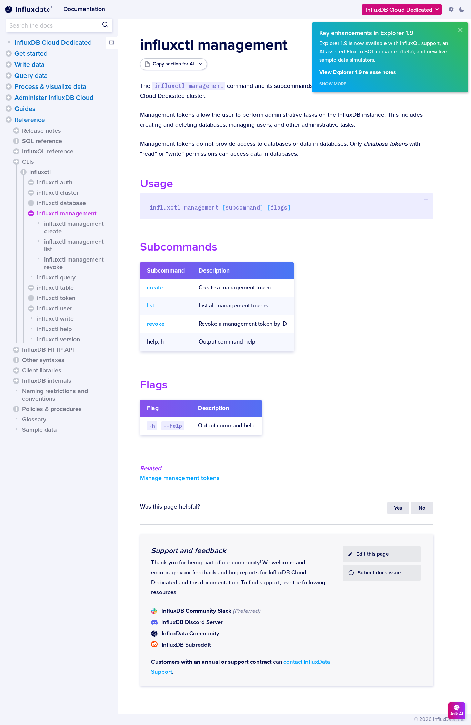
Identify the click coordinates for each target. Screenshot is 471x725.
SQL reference (42, 141)
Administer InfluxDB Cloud (53, 98)
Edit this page (372, 554)
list (150, 305)
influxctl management (67, 213)
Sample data (39, 429)
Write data (29, 65)
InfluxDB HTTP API (48, 350)
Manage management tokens (179, 478)
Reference (29, 120)
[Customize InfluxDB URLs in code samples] (451, 9)
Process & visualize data (50, 87)
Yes (398, 508)
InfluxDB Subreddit (186, 645)
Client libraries (41, 370)
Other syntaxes (43, 360)
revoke (155, 323)
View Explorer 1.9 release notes (357, 72)
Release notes (41, 130)
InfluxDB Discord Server (192, 622)
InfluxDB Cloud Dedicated (53, 43)
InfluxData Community (190, 633)
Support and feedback (188, 550)
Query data (31, 76)
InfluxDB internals (46, 381)
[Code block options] (426, 199)
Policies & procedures (52, 409)
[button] (9, 53)
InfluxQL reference (47, 151)
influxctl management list (74, 245)
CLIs (28, 161)
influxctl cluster (58, 192)
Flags (154, 385)
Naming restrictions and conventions (55, 394)
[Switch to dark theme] (462, 9)
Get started (31, 54)
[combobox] (59, 25)
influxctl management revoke (74, 263)
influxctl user (54, 308)
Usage (156, 183)
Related (150, 468)
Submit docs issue (379, 573)
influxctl (40, 172)
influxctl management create (74, 227)
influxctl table (55, 288)
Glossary (34, 419)
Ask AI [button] (456, 714)
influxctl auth (54, 182)
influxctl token (56, 298)
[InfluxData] (28, 9)
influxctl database (61, 203)
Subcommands (178, 247)
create (155, 287)
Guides (25, 109)
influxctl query (56, 277)
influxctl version (58, 339)
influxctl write (55, 319)
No (422, 508)
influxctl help (54, 329)
